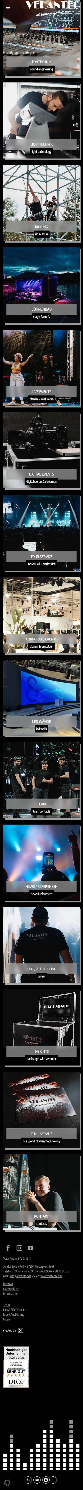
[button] (7, 1483)
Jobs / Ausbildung (13, 1314)
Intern (7, 1319)
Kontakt (8, 1284)
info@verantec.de (20, 1276)
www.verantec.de (51, 1276)
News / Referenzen (14, 1310)
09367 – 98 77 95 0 (25, 1271)
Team (6, 1305)
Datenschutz (11, 1289)
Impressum (10, 1294)
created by (9, 1330)
